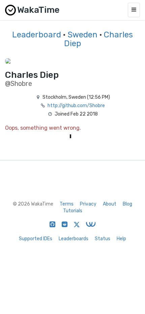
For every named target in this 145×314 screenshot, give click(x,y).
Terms (67, 204)
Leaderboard (36, 34)
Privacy (88, 204)
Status (102, 239)
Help (121, 239)
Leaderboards (73, 239)
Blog (127, 204)
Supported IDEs (35, 239)
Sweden (82, 34)
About (109, 204)
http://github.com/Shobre (76, 105)
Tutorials (72, 211)
